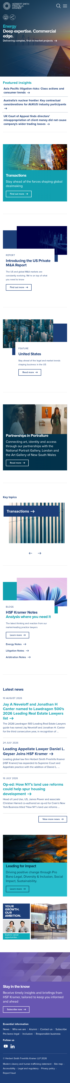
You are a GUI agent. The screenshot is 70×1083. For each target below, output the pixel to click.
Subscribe (61, 1029)
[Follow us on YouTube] (5, 1047)
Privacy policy (48, 1068)
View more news (51, 819)
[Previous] (30, 553)
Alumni (33, 1029)
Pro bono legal (11, 1034)
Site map (58, 1064)
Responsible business (48, 1034)
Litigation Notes (15, 651)
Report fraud (9, 1073)
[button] (58, 6)
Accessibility (9, 1068)
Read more (28, 372)
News (6, 1029)
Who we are (19, 1029)
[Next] (40, 553)
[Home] (16, 6)
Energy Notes (14, 644)
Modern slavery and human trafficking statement (27, 1064)
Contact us (46, 1029)
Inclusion (27, 1034)
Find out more (17, 287)
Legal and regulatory (28, 1068)
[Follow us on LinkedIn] (12, 1047)
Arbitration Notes (16, 657)
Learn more (16, 635)
